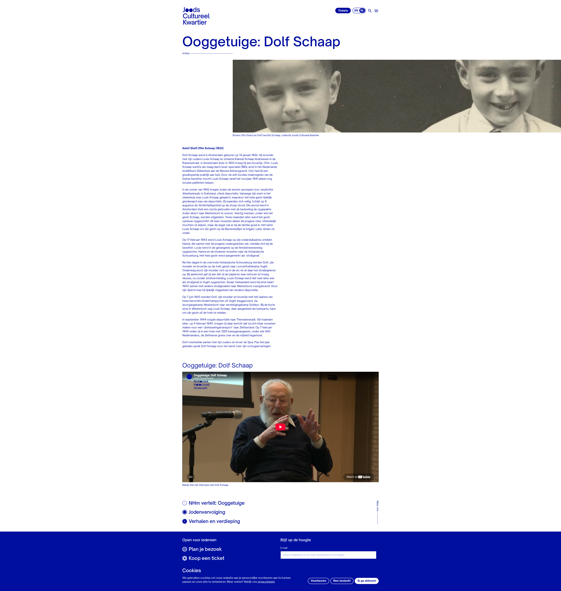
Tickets (343, 10)
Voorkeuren (318, 581)
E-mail (283, 548)
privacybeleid (266, 582)
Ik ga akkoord (367, 581)
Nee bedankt (342, 581)
